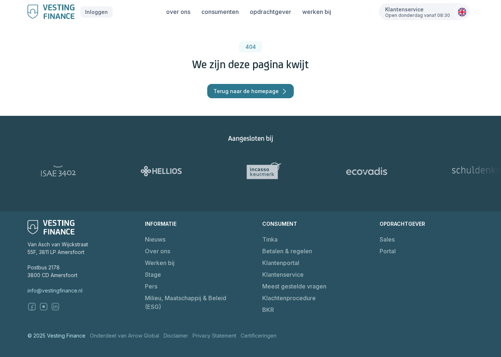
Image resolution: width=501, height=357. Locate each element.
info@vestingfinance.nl (55, 290)
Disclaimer (176, 335)
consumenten (220, 11)
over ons (178, 11)
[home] (51, 11)
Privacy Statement (214, 335)
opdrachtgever (270, 11)
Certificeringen (259, 335)
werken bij (316, 11)
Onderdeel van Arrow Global (124, 335)
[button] (96, 12)
